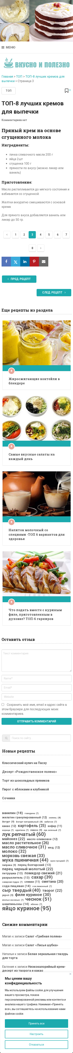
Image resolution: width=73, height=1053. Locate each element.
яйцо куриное (26, 908)
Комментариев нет (14, 120)
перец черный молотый (27, 869)
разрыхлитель (16, 877)
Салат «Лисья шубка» (41, 945)
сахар (42, 877)
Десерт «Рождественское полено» (29, 772)
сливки (32, 881)
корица (8, 830)
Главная (7, 76)
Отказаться (36, 1044)
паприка (9, 865)
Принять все (37, 1023)
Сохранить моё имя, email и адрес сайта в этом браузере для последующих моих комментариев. (34, 709)
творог (52, 890)
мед (54, 847)
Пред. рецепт (20, 279)
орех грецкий (59, 861)
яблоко (36, 904)
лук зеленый (52, 830)
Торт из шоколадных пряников (25, 780)
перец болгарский (34, 865)
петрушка (12, 873)
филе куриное (33, 895)
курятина (22, 830)
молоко (14, 851)
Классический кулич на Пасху (24, 763)
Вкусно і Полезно (36, 61)
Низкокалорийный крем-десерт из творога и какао (34, 968)
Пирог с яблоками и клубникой (25, 789)
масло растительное (25, 843)
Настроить (36, 1034)
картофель (32, 826)
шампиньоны (15, 904)
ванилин (12, 813)
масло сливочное (24, 847)
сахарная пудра (12, 882)
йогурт (8, 821)
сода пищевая (16, 886)
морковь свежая (23, 856)
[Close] (70, 974)
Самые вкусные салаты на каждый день (32, 456)
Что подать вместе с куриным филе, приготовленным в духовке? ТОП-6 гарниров (35, 614)
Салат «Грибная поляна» (43, 936)
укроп (7, 895)
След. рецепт (52, 292)
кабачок (50, 822)
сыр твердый (21, 890)
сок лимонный (42, 886)
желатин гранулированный (24, 817)
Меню (10, 47)
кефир (55, 826)
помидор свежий (43, 873)
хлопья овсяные (13, 900)
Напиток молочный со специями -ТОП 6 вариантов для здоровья (37, 534)
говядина (32, 813)
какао (9, 826)
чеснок (38, 899)
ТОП (19, 76)
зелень (55, 817)
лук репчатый (24, 834)
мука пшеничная (25, 860)
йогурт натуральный (29, 821)
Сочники (8, 798)
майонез (13, 839)
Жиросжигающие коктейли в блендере (34, 381)
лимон (36, 830)
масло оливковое (42, 839)
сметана (52, 881)
